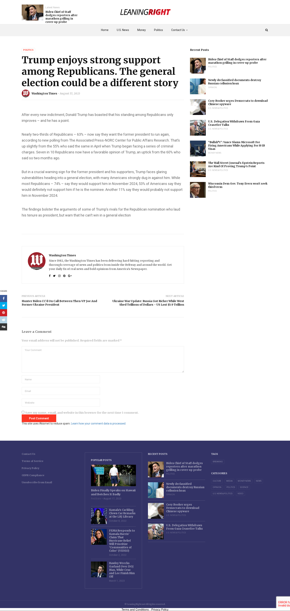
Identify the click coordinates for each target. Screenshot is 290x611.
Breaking (218, 462)
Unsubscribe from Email (37, 482)
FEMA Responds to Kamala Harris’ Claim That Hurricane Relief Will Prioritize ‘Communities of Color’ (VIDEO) (122, 540)
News (258, 481)
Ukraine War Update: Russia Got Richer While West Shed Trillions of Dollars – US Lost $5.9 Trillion (148, 302)
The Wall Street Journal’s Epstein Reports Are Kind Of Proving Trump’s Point (236, 164)
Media (229, 481)
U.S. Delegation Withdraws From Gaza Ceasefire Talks (234, 123)
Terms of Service (32, 461)
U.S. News (123, 30)
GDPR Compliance (33, 475)
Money (141, 30)
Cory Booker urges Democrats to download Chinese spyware (238, 102)
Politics (158, 30)
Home (105, 30)
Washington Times (44, 93)
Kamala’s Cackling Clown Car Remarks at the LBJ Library (122, 513)
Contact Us (178, 30)
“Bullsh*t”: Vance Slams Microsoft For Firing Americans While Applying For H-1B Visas (236, 146)
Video (240, 494)
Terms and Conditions (135, 609)
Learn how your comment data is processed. (98, 423)
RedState (96, 498)
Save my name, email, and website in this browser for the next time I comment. (82, 412)
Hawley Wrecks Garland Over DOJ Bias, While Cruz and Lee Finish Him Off (122, 570)
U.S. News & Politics (218, 108)
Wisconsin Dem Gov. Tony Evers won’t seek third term (237, 185)
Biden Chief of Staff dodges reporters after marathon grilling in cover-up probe (61, 17)
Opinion (212, 87)
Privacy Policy (30, 468)
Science (244, 487)
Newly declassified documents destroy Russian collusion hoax (234, 81)
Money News (214, 153)
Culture (217, 481)
